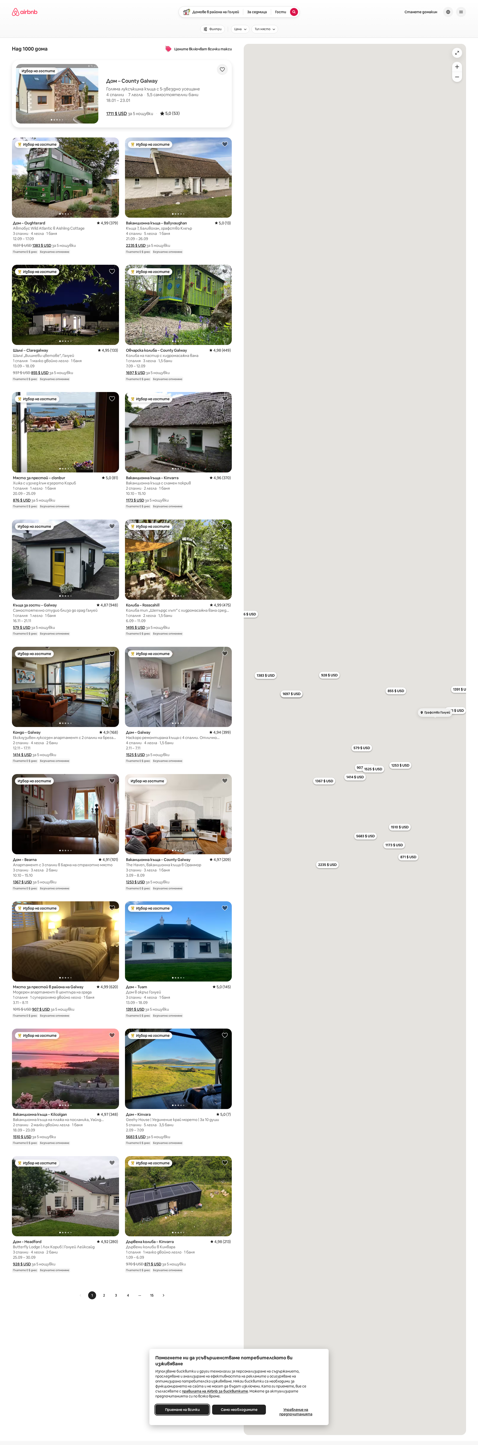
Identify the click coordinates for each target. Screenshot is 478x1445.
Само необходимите (239, 1409)
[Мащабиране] (457, 67)
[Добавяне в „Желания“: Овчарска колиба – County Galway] (225, 271)
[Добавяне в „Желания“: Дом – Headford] (112, 1163)
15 (152, 1295)
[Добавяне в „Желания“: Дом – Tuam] (225, 908)
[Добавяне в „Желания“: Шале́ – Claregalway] (112, 271)
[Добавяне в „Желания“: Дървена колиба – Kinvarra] (225, 1163)
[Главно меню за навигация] (461, 12)
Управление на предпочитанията (295, 1411)
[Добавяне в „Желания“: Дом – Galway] (225, 653)
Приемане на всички (182, 1409)
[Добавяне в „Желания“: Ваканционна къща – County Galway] (225, 781)
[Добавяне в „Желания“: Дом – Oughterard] (112, 144)
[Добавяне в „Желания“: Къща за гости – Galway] (112, 526)
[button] (116, 113)
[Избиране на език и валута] (448, 12)
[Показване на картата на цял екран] (457, 53)
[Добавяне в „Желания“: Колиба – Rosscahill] (225, 526)
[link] (80, 1295)
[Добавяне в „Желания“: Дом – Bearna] (112, 781)
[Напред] (163, 1295)
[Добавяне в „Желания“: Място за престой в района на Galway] (112, 908)
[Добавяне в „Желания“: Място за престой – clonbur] (112, 398)
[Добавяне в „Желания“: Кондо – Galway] (112, 653)
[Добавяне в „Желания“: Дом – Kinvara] (225, 1035)
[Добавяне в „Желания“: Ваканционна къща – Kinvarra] (225, 398)
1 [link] (92, 1295)
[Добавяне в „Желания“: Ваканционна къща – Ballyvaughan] (225, 144)
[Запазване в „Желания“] (222, 69)
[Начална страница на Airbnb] (24, 12)
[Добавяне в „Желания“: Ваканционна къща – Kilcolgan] (112, 1035)
